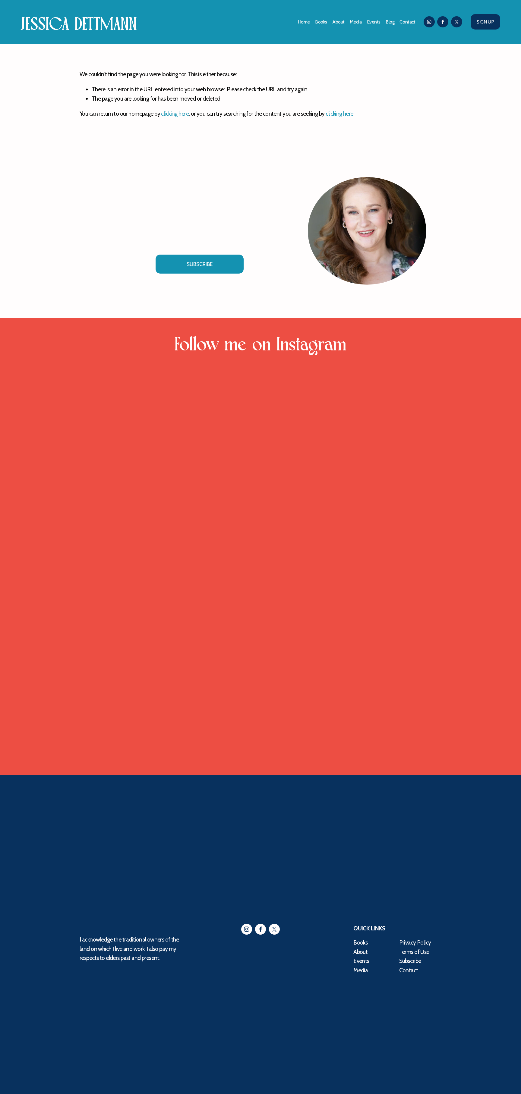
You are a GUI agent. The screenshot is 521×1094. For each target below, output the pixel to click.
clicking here (175, 113)
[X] (456, 21)
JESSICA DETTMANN (79, 24)
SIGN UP (485, 22)
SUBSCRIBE (200, 264)
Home (304, 22)
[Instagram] (429, 21)
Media (356, 22)
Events (373, 22)
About (338, 22)
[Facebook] (442, 21)
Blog (390, 22)
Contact (407, 22)
